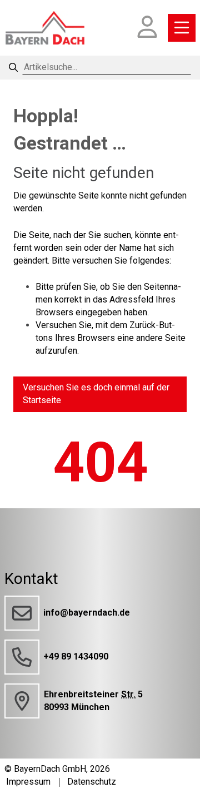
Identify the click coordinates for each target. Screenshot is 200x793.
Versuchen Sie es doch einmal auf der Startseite (96, 393)
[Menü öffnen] (182, 28)
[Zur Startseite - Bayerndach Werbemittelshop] (45, 28)
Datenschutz (91, 781)
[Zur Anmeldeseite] (147, 28)
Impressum (28, 781)
